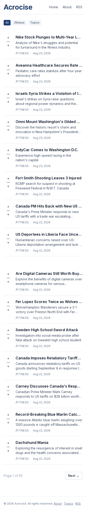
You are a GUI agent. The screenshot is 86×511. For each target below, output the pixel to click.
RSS (79, 7)
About (67, 7)
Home (53, 7)
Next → (73, 476)
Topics (34, 22)
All (7, 22)
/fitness (19, 22)
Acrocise (18, 7)
